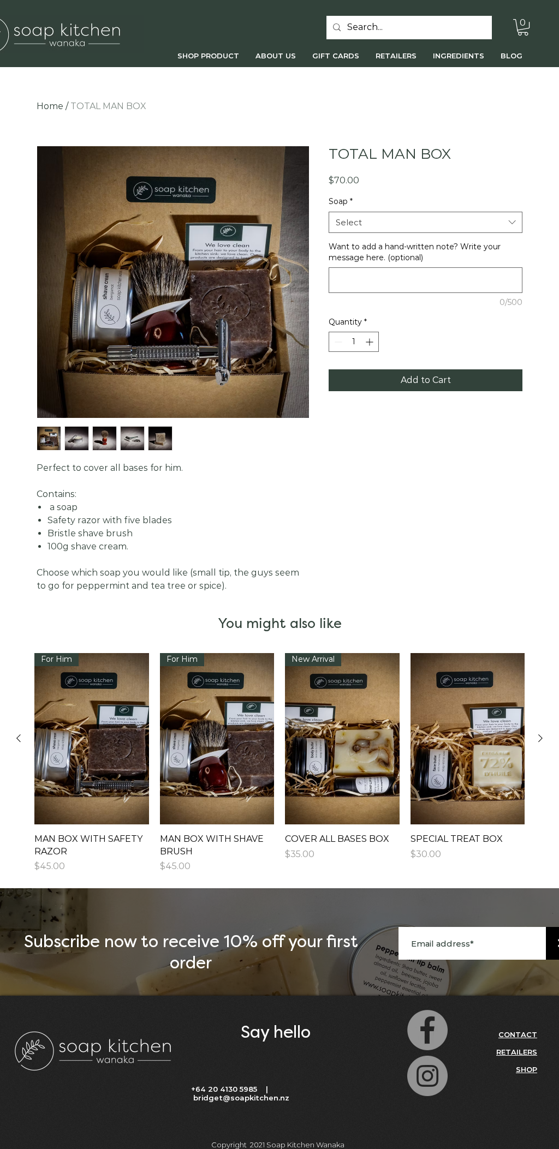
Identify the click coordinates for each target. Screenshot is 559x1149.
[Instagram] (427, 1076)
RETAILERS (516, 1052)
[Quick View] (468, 738)
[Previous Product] (18, 738)
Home (50, 106)
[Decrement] (337, 341)
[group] (279, 763)
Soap (341, 201)
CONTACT (517, 1034)
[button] (523, 27)
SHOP (526, 1069)
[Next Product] (540, 738)
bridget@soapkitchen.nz (241, 1097)
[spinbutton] (354, 341)
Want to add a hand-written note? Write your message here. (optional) (415, 252)
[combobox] (425, 222)
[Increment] (370, 341)
